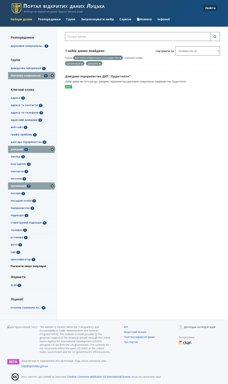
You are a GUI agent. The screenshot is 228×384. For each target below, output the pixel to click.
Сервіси (125, 19)
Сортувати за (165, 51)
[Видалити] (120, 58)
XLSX (68, 86)
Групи (70, 19)
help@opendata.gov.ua (34, 366)
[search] (215, 36)
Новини (145, 19)
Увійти (210, 8)
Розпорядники (49, 19)
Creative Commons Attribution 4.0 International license (98, 376)
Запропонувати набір (97, 19)
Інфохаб (163, 19)
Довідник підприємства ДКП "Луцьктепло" (97, 76)
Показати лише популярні (28, 266)
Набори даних (21, 19)
